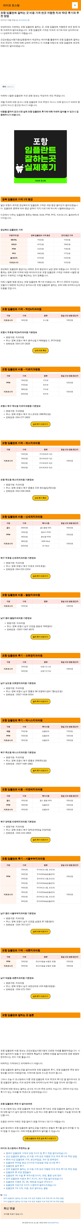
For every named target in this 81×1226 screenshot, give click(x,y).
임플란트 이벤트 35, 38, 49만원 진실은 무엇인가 (29, 1182)
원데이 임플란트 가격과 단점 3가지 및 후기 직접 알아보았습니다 (36, 1153)
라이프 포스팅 (11, 5)
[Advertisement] (40, 65)
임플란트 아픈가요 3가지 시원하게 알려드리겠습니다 (31, 1185)
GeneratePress (53, 1223)
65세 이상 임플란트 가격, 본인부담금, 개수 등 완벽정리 (32, 1159)
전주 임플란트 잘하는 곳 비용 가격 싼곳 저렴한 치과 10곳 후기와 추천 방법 (41, 1169)
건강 (5, 1195)
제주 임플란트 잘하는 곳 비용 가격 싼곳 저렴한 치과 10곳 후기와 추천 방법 (33, 1198)
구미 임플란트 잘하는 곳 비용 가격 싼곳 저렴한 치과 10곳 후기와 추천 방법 (33, 1201)
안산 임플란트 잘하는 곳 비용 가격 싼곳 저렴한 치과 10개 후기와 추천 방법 (41, 1156)
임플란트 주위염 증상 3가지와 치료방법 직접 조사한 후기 (33, 1162)
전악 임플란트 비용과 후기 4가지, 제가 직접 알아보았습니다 (34, 1178)
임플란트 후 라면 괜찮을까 (18, 1172)
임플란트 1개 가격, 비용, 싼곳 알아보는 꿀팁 (27, 1188)
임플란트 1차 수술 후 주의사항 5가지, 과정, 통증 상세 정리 (33, 1175)
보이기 (10, 87)
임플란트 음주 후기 (15, 1166)
